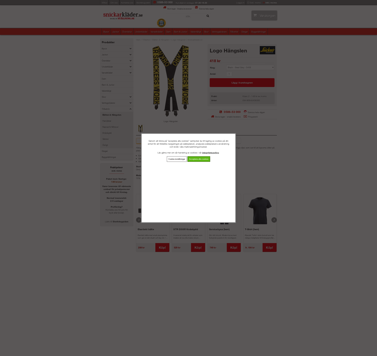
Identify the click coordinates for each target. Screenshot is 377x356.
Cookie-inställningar (176, 159)
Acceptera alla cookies (199, 159)
